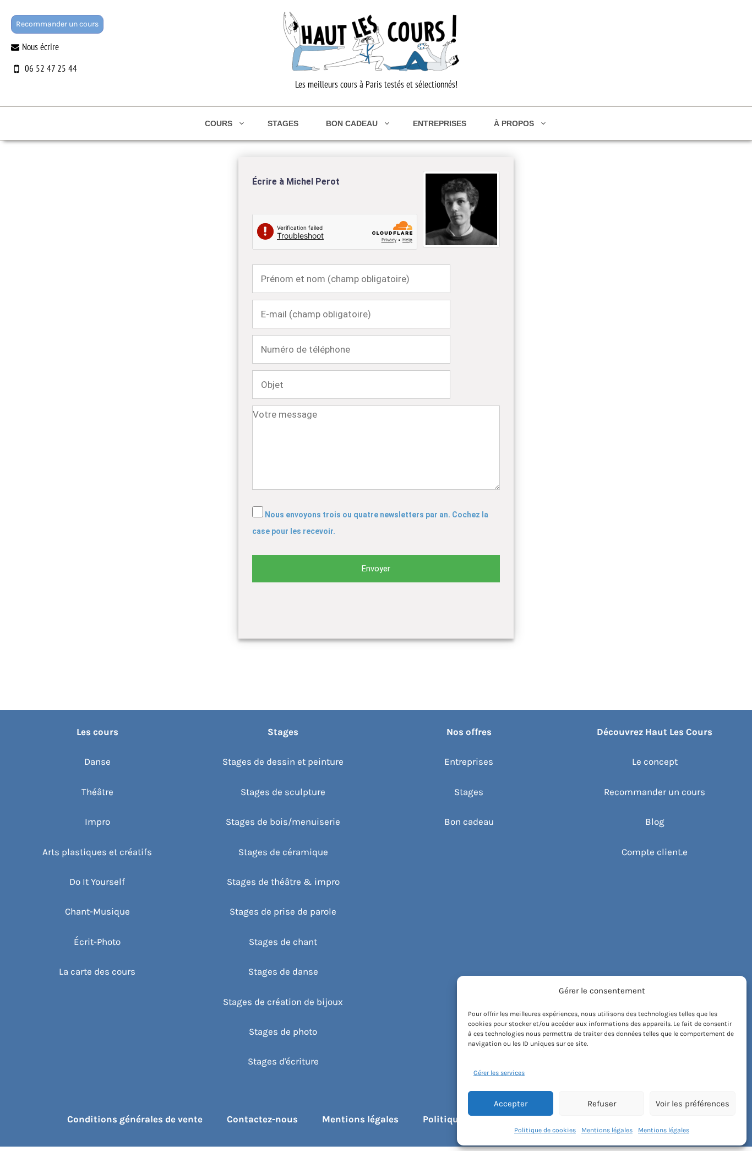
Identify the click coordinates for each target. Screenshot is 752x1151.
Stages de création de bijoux (283, 1001)
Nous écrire (40, 47)
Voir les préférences (692, 1104)
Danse (97, 761)
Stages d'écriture (283, 1061)
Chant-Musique (97, 911)
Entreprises (439, 123)
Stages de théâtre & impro (283, 881)
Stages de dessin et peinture (283, 761)
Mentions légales (607, 1130)
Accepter (510, 1104)
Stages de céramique (283, 851)
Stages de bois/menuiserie (283, 821)
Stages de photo (283, 1031)
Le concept (655, 761)
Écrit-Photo (97, 941)
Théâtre (97, 791)
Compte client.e (655, 851)
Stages (283, 123)
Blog (654, 821)
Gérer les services (499, 1073)
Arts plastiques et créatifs (97, 851)
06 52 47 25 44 (51, 68)
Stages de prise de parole (283, 911)
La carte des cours (97, 971)
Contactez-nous (262, 1119)
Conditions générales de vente (135, 1119)
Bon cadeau (352, 123)
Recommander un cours (57, 24)
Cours (218, 123)
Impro (97, 821)
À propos (514, 123)
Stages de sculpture (283, 791)
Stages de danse (283, 971)
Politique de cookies (545, 1130)
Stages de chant (283, 941)
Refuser (601, 1104)
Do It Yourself (97, 881)
